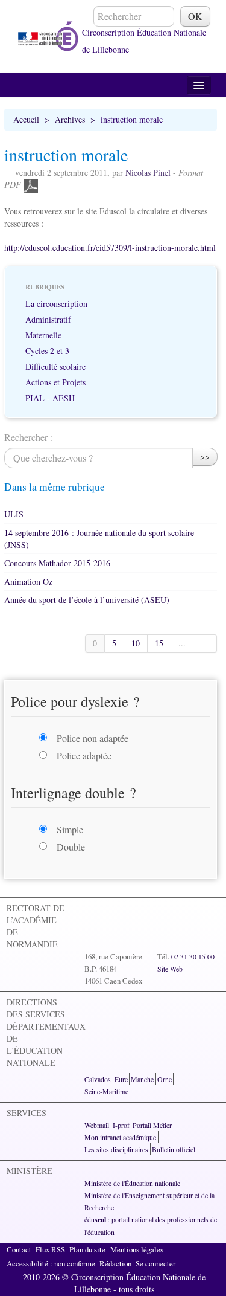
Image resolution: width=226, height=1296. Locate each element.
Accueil (26, 119)
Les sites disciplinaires (116, 1149)
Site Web (170, 968)
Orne (164, 1079)
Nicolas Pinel (148, 172)
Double (71, 846)
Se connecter (155, 1263)
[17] (205, 643)
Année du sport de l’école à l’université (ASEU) (86, 599)
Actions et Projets (55, 382)
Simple (70, 829)
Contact (19, 1249)
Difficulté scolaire (55, 366)
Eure (121, 1079)
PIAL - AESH (50, 398)
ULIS (14, 514)
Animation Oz (28, 581)
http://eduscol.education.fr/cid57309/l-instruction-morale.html (110, 247)
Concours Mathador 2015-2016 (57, 563)
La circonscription (56, 303)
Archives (70, 119)
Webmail (96, 1125)
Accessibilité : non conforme (51, 1263)
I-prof (121, 1125)
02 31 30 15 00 (193, 956)
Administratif (48, 319)
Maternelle (43, 335)
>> (205, 456)
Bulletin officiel (173, 1149)
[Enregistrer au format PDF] (31, 184)
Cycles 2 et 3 (47, 350)
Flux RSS (50, 1249)
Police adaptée (84, 755)
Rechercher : (28, 437)
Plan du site (87, 1249)
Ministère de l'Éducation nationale (132, 1183)
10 (135, 643)
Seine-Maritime (106, 1091)
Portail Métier (152, 1125)
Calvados (97, 1079)
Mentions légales (136, 1249)
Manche (142, 1079)
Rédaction (115, 1263)
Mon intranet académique (120, 1137)
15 (159, 643)
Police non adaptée (92, 738)
